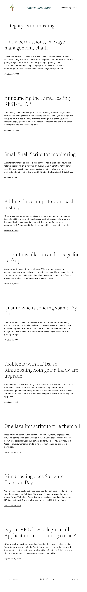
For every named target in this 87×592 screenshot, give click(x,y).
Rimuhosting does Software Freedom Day (34, 479)
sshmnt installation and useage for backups (41, 257)
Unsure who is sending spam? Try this (40, 311)
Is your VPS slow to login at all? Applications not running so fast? (40, 532)
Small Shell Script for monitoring (40, 154)
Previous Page (11, 579)
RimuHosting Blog (38, 8)
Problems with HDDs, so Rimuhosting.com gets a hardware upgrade (41, 370)
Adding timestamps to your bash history (39, 204)
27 (50, 579)
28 (52, 579)
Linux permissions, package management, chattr (34, 45)
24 (41, 579)
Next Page (77, 579)
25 (44, 579)
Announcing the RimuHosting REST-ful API (37, 101)
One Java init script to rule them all (42, 426)
